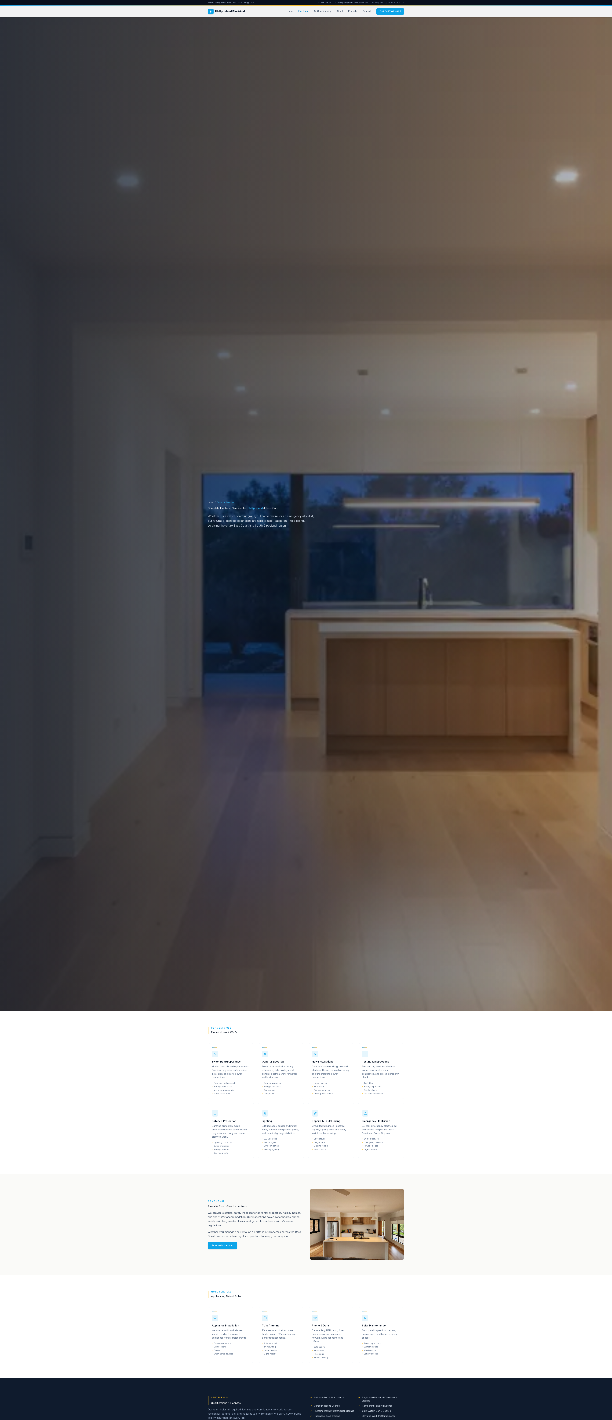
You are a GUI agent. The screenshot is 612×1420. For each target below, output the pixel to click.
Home (290, 11)
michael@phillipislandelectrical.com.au (351, 2)
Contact (366, 11)
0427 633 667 (324, 2)
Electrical (303, 11)
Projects (352, 11)
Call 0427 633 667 (390, 11)
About (340, 11)
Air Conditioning (323, 11)
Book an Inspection (222, 1245)
